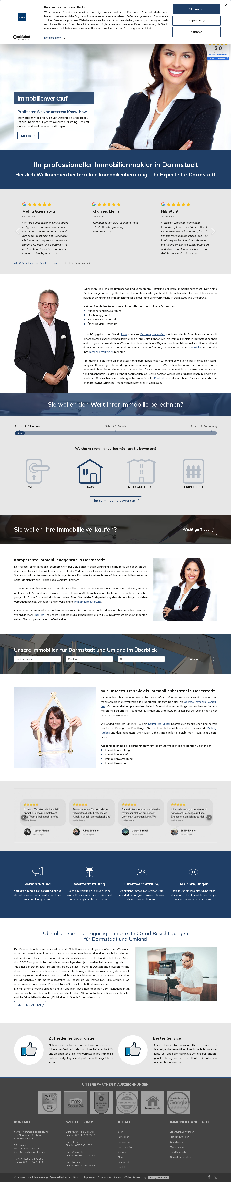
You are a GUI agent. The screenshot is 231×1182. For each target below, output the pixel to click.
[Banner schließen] (226, 5)
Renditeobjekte (178, 1151)
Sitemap (117, 1177)
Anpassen (195, 20)
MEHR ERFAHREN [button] (29, 1004)
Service (122, 1151)
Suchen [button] (193, 659)
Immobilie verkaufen (101, 352)
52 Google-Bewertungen (218, 54)
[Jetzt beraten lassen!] (46, 340)
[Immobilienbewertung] (89, 876)
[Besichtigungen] (193, 876)
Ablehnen (196, 31)
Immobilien (123, 1136)
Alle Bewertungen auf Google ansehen (35, 263)
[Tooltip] (90, 263)
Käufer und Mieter (159, 723)
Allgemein (27, 426)
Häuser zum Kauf (179, 1136)
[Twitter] (215, 1177)
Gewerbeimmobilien (180, 1157)
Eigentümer (124, 1141)
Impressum (90, 1177)
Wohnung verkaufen (152, 334)
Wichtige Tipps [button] (196, 529)
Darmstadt (124, 1162)
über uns (39, 614)
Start (120, 1131)
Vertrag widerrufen (158, 1177)
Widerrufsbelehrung (135, 1177)
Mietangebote (177, 1146)
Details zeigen (52, 37)
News (121, 1157)
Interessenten (125, 1146)
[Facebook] (209, 1177)
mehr (47, 899)
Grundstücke (177, 1141)
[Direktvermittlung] (141, 876)
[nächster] (213, 231)
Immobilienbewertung (87, 601)
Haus (124, 334)
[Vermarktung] (37, 876)
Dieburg (211, 728)
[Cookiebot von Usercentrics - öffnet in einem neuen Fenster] (22, 37)
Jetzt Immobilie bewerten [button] (114, 501)
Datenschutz (104, 1177)
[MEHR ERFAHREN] (176, 974)
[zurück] (18, 231)
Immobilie (195, 347)
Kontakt (159, 378)
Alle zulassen (196, 9)
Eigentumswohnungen (182, 1131)
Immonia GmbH (71, 1177)
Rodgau (105, 732)
